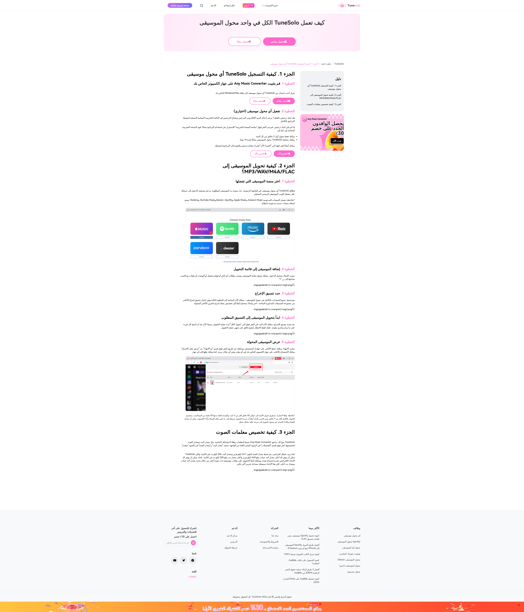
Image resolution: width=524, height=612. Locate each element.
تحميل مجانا (243, 41)
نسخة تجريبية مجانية (180, 5)
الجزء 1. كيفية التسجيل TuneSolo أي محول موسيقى (294, 64)
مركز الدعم (232, 535)
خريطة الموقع (231, 547)
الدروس (233, 541)
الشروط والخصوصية (269, 541)
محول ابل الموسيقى (351, 547)
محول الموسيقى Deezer (349, 559)
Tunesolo (339, 64)
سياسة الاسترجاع (270, 547)
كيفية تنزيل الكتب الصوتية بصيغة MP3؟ (301, 554)
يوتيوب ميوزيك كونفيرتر (349, 553)
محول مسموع (354, 571)
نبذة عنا (275, 535)
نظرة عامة (326, 64)
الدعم (213, 5)
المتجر (246, 5)
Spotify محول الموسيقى (348, 541)
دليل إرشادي (229, 5)
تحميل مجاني (277, 41)
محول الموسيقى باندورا (349, 565)
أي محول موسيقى (352, 535)
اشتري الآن (282, 153)
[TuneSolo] (349, 5)
